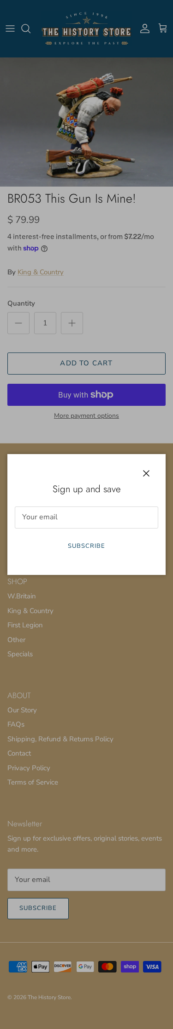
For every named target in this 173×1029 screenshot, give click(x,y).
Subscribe (86, 546)
